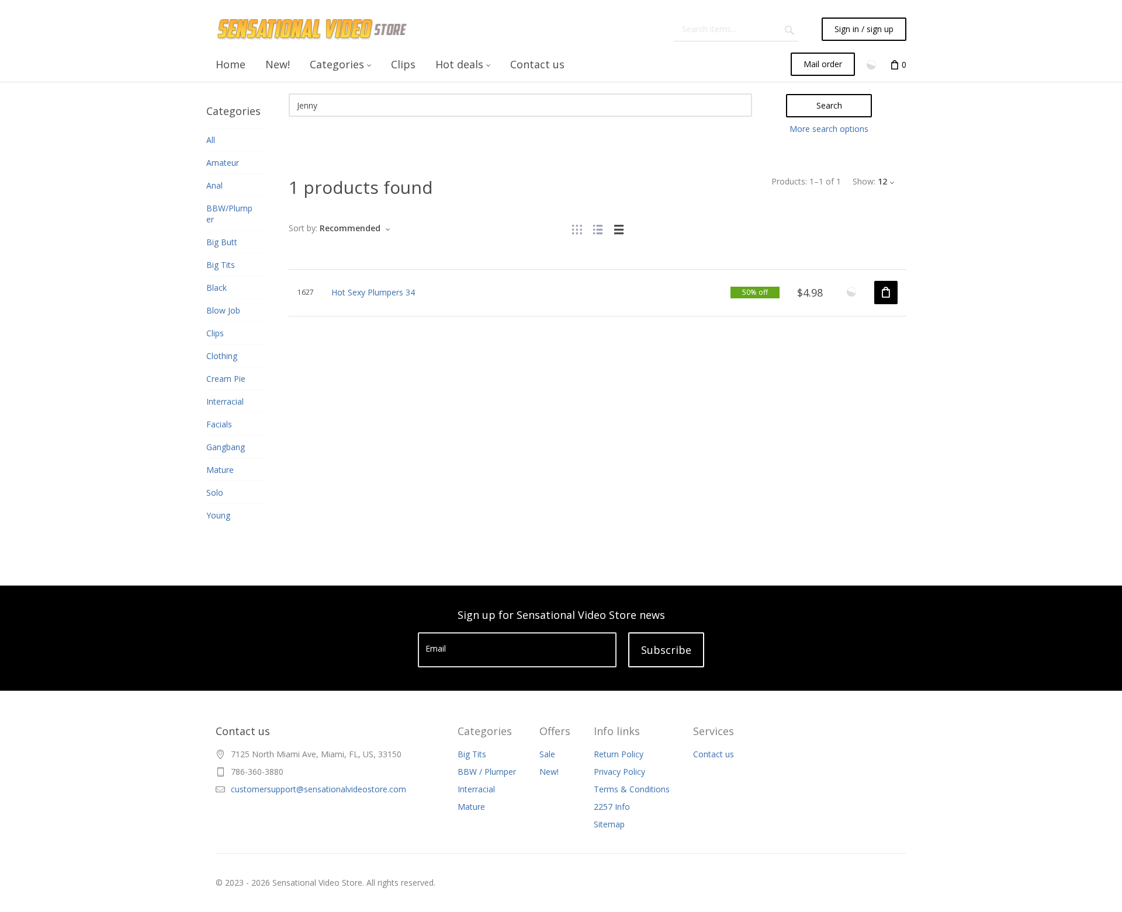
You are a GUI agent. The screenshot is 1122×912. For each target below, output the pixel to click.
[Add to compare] (851, 292)
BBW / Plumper (487, 771)
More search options (828, 128)
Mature (471, 806)
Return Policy (618, 754)
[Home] (313, 29)
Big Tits (472, 754)
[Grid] (576, 228)
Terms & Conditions (632, 789)
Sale (547, 754)
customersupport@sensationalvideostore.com (318, 789)
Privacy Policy (619, 771)
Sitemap (609, 824)
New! (549, 771)
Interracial (476, 789)
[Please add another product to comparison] (872, 63)
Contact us (713, 754)
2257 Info (612, 806)
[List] (597, 228)
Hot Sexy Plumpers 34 (373, 292)
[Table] (619, 228)
